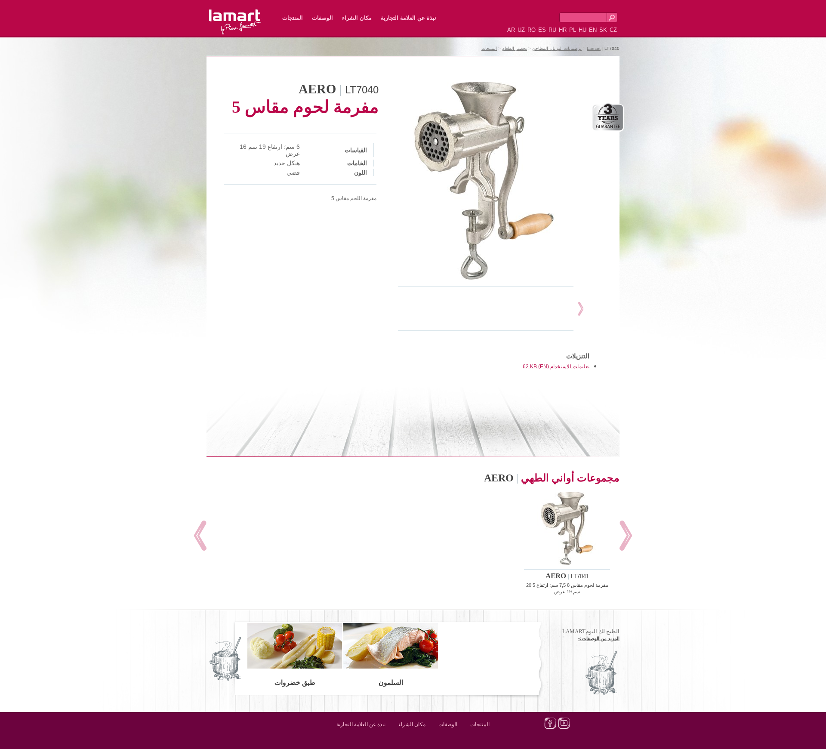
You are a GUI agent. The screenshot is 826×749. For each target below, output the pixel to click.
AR (511, 30)
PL (572, 30)
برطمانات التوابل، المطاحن (557, 48)
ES (542, 30)
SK (603, 30)
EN (593, 30)
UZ (521, 30)
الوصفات (322, 18)
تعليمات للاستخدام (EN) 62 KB (556, 367)
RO (531, 30)
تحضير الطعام (514, 48)
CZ (613, 30)
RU (552, 30)
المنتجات (292, 18)
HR (563, 30)
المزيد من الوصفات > (599, 638)
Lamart (244, 15)
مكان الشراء (357, 18)
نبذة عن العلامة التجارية (408, 18)
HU (582, 30)
